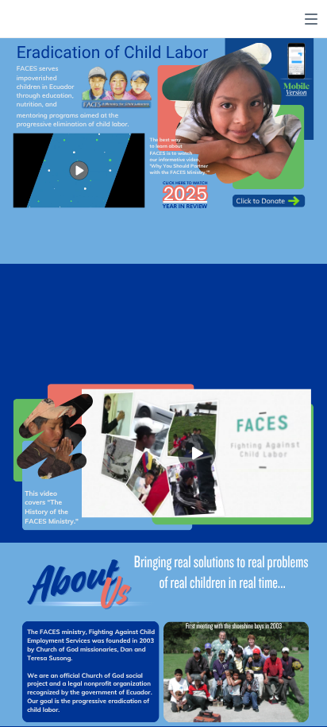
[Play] (79, 170)
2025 (185, 191)
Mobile (296, 86)
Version (296, 93)
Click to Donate (261, 200)
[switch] (311, 19)
